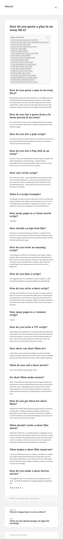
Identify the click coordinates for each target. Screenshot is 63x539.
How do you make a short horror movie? (25, 82)
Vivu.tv (9, 6)
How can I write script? (19, 49)
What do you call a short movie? (23, 71)
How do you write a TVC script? (22, 66)
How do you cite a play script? (21, 44)
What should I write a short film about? (25, 77)
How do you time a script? (21, 60)
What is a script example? (20, 51)
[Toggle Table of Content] (47, 37)
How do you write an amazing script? (23, 58)
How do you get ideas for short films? (24, 75)
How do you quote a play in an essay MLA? (25, 40)
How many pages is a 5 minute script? (24, 64)
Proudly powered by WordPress (18, 535)
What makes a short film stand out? (24, 80)
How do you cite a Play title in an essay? (24, 46)
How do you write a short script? (23, 62)
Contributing (35, 498)
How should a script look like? (21, 55)
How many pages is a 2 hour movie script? (25, 53)
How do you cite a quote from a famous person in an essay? (30, 42)
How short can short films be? (22, 69)
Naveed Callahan (24, 498)
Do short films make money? (21, 73)
